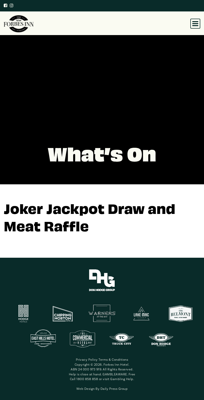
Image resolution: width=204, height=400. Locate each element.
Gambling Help (121, 379)
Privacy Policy (87, 359)
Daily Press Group (114, 389)
